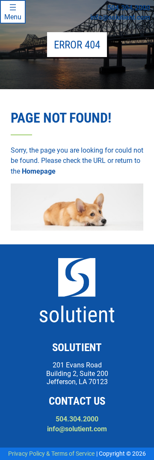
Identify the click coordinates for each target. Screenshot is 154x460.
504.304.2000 (128, 8)
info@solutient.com (120, 17)
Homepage (39, 171)
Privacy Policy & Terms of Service (51, 453)
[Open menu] (13, 12)
